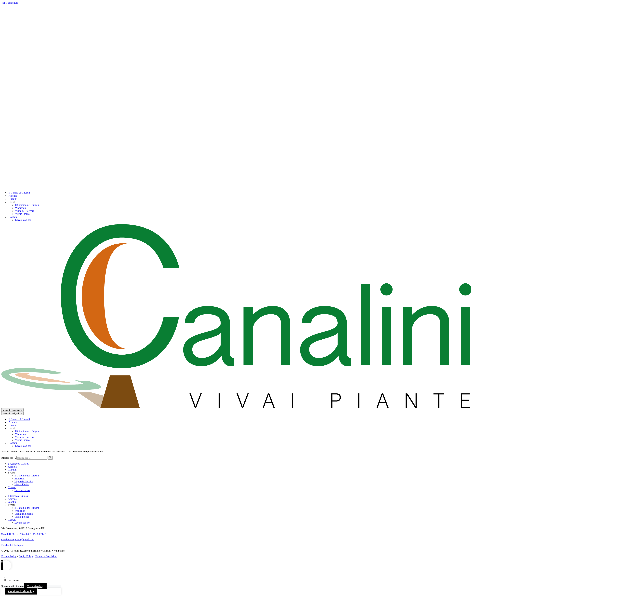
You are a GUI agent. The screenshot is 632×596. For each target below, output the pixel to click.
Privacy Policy (8, 556)
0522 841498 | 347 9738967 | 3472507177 (23, 533)
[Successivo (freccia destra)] (626, 298)
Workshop (20, 208)
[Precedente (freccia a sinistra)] (6, 298)
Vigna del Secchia (24, 210)
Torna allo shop (35, 586)
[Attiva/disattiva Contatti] (59, 443)
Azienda (13, 195)
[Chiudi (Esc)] (628, 3)
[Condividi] (621, 3)
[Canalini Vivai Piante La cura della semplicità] (236, 186)
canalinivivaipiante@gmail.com (17, 539)
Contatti (12, 487)
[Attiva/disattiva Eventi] (59, 428)
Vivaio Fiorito (22, 213)
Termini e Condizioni (46, 556)
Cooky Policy (26, 556)
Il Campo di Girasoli (19, 192)
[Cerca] (50, 458)
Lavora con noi (23, 220)
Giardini (13, 198)
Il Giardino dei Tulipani (27, 205)
